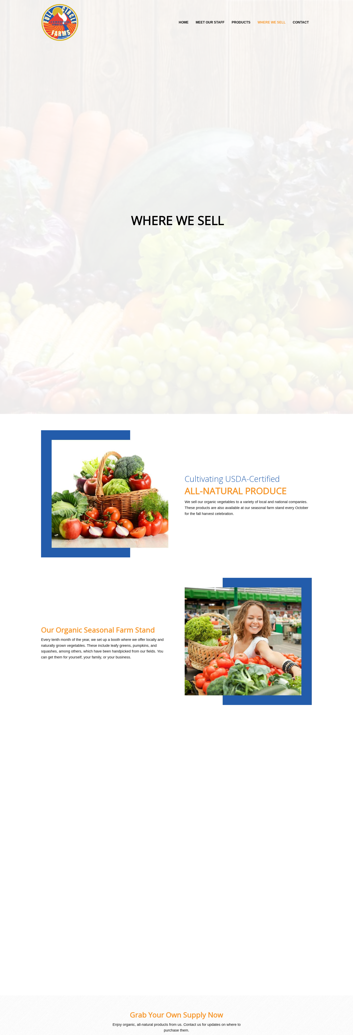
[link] (184, 21)
